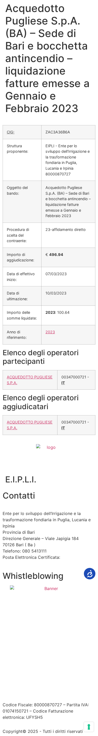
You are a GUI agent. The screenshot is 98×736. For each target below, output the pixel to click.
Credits (60, 683)
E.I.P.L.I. (20, 479)
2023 (50, 332)
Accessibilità (48, 677)
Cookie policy (35, 683)
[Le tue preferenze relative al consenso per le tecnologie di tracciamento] (89, 727)
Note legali (75, 677)
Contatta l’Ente (17, 677)
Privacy (10, 683)
